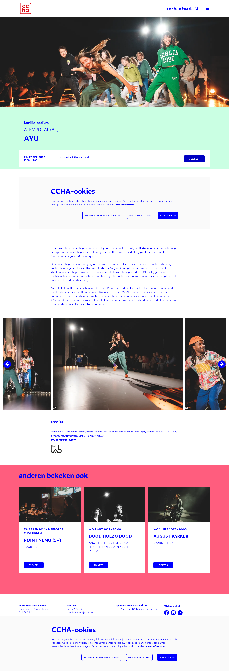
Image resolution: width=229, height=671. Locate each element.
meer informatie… (126, 204)
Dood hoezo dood (110, 536)
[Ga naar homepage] (25, 8)
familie (29, 122)
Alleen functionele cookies (102, 215)
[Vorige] (7, 364)
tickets (33, 565)
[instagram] (173, 612)
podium (43, 122)
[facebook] (166, 612)
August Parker (170, 536)
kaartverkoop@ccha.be (80, 612)
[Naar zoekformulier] (196, 8)
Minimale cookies (140, 215)
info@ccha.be (26, 615)
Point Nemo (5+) (42, 540)
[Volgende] (222, 364)
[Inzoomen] (55, 408)
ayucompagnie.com (63, 439)
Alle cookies (168, 215)
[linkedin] (180, 612)
